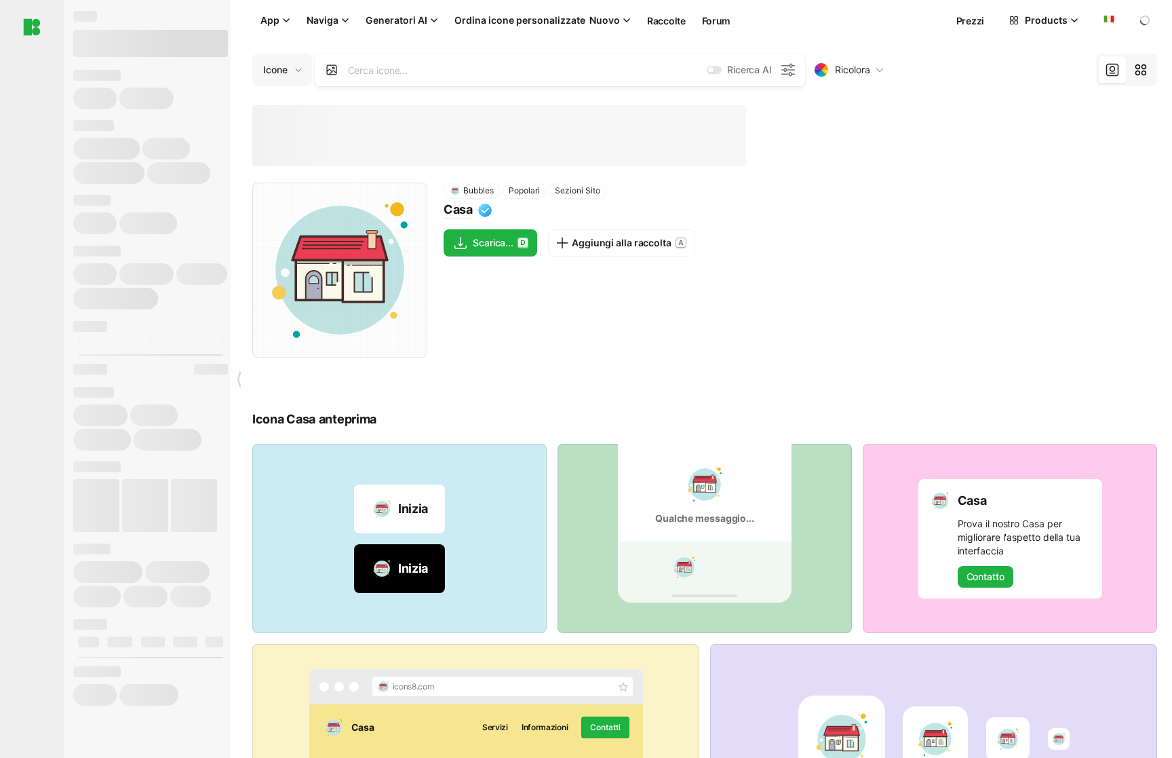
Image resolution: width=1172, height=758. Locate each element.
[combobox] (1107, 20)
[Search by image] (332, 70)
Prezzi (970, 20)
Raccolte (666, 20)
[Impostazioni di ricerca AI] (788, 70)
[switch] (714, 70)
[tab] (1112, 69)
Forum (716, 20)
